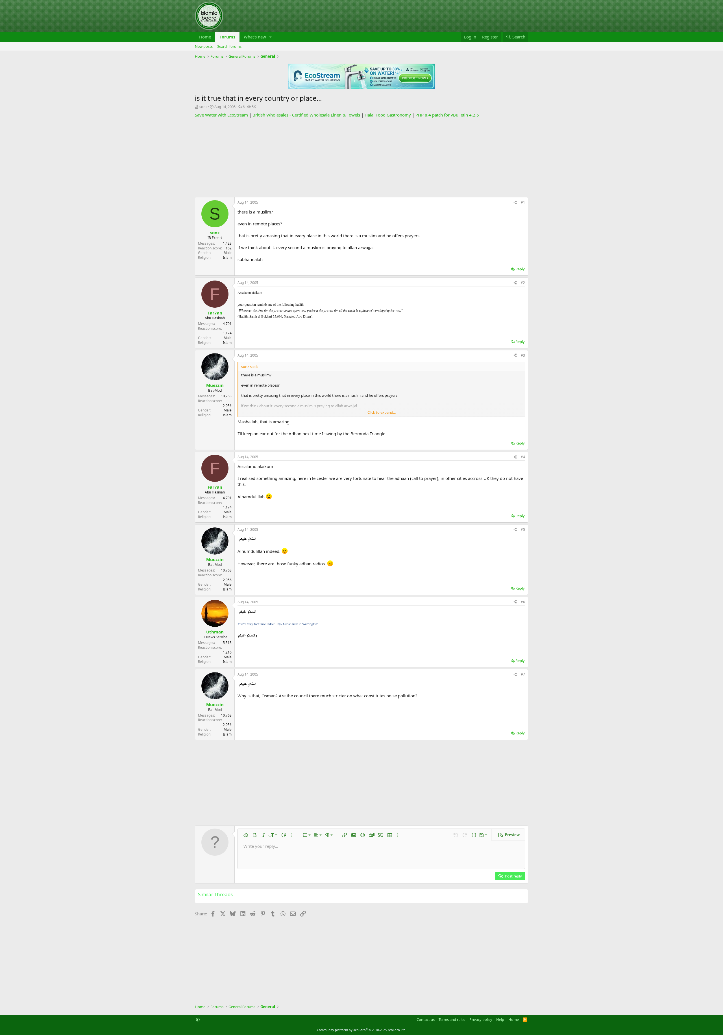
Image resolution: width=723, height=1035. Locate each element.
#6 (523, 602)
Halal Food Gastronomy (388, 115)
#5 (523, 529)
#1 (523, 202)
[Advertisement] (361, 157)
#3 (523, 355)
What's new (255, 37)
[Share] (515, 202)
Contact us (426, 1019)
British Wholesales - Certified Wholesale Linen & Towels (306, 115)
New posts (204, 46)
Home (205, 37)
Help (500, 1019)
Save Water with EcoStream (221, 115)
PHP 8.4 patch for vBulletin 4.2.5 (447, 115)
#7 (523, 674)
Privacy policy (480, 1019)
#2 (523, 282)
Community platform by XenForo (361, 1030)
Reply (520, 268)
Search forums (229, 46)
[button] (271, 37)
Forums (227, 37)
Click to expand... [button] (381, 412)
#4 (523, 456)
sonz (203, 106)
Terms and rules (452, 1019)
